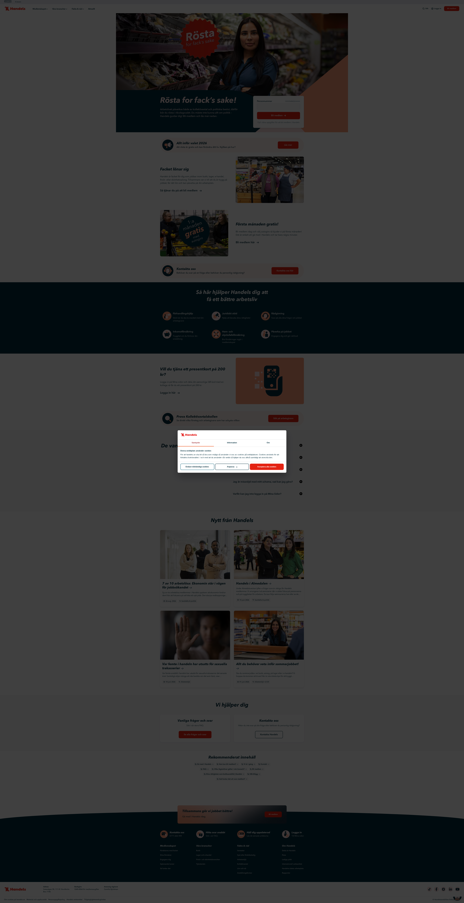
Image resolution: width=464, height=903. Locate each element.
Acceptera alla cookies (266, 467)
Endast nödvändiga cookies (197, 467)
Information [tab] (232, 443)
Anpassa (230, 467)
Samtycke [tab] (196, 443)
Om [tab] (268, 443)
